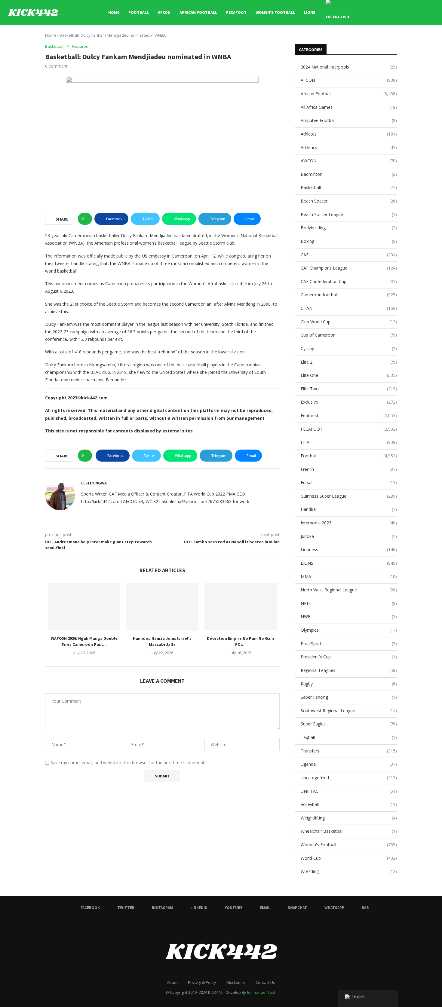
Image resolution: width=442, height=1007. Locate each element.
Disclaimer (235, 982)
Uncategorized (349, 777)
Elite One (349, 375)
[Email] (405, 12)
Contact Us (265, 982)
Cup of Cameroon (349, 335)
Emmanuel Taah (262, 992)
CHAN (349, 308)
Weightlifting (349, 818)
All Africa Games (349, 107)
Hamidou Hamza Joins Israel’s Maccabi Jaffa (162, 641)
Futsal (349, 482)
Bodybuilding (349, 227)
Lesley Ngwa (94, 483)
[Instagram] (386, 12)
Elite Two (349, 389)
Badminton (349, 174)
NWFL (349, 616)
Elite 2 (349, 362)
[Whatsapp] (417, 12)
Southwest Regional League (349, 710)
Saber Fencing (349, 697)
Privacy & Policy (202, 982)
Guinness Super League (349, 496)
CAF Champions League (349, 268)
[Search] (433, 12)
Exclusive (349, 402)
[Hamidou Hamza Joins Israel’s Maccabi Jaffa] (162, 607)
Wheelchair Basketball (349, 831)
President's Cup (349, 657)
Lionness (349, 549)
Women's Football (349, 844)
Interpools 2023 (349, 523)
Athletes (349, 134)
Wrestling (349, 871)
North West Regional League (349, 590)
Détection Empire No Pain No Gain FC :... (240, 641)
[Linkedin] (392, 12)
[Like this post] (86, 219)
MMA (349, 576)
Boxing (349, 241)
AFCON (164, 12)
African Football (198, 12)
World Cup (349, 858)
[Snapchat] (411, 12)
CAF (349, 255)
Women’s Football (275, 12)
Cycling (349, 348)
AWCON (349, 160)
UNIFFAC (349, 791)
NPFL (349, 603)
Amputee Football (349, 120)
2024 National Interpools (349, 67)
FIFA (349, 442)
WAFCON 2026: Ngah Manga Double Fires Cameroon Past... (84, 641)
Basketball (349, 187)
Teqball (349, 737)
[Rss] (423, 12)
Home (113, 12)
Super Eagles (349, 724)
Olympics (349, 630)
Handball (349, 509)
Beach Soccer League (349, 214)
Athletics (349, 147)
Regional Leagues (349, 670)
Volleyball (349, 804)
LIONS (309, 12)
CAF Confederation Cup (349, 281)
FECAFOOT (236, 12)
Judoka (349, 536)
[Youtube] (398, 12)
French (349, 469)
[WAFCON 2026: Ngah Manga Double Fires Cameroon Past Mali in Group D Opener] (84, 607)
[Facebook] (373, 12)
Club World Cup (349, 322)
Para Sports (349, 643)
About (172, 982)
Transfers (349, 751)
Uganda (349, 764)
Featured (349, 415)
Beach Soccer (349, 201)
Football (138, 12)
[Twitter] (379, 12)
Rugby (349, 684)
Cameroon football (349, 295)
